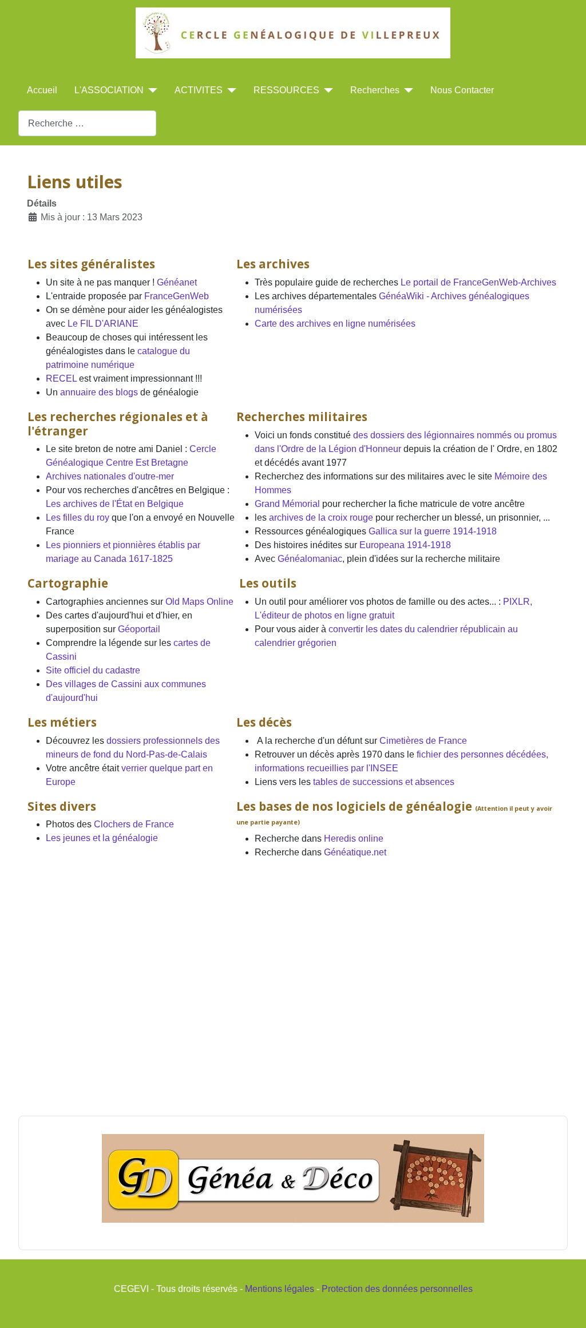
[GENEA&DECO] (293, 1178)
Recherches (374, 90)
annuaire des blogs (99, 392)
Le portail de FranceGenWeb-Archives (478, 282)
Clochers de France (134, 824)
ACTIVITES (199, 90)
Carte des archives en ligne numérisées (335, 323)
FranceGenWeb (176, 296)
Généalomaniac (310, 559)
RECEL (62, 378)
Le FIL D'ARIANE (103, 323)
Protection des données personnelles (397, 1289)
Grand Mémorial (287, 504)
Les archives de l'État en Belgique (115, 504)
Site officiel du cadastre (93, 670)
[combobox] (87, 123)
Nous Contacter (462, 90)
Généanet (177, 282)
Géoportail (139, 629)
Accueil (42, 90)
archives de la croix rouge (321, 517)
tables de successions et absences (383, 782)
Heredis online (353, 838)
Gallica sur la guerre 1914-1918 (433, 531)
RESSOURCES (286, 90)
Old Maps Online (199, 601)
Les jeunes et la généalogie (102, 838)
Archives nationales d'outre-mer (110, 476)
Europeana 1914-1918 (405, 545)
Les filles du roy (77, 517)
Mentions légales (279, 1289)
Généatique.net (355, 852)
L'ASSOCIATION (109, 90)
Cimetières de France (423, 741)
